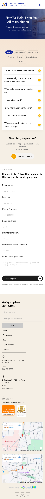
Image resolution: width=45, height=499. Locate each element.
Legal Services (8, 345)
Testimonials (7, 335)
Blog (4, 340)
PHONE (4, 366)
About (5, 330)
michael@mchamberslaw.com (13, 402)
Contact (6, 350)
